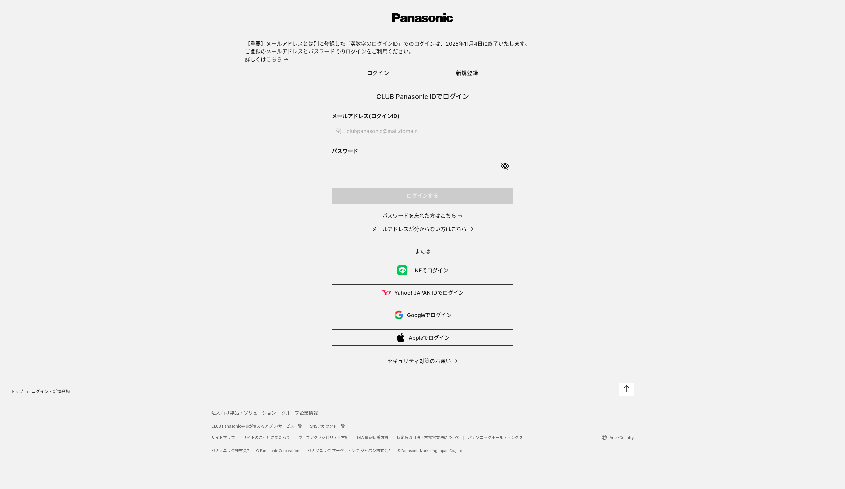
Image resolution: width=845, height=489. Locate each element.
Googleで (429, 315)
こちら (274, 59)
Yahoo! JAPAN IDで (429, 292)
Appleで (429, 337)
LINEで (429, 270)
